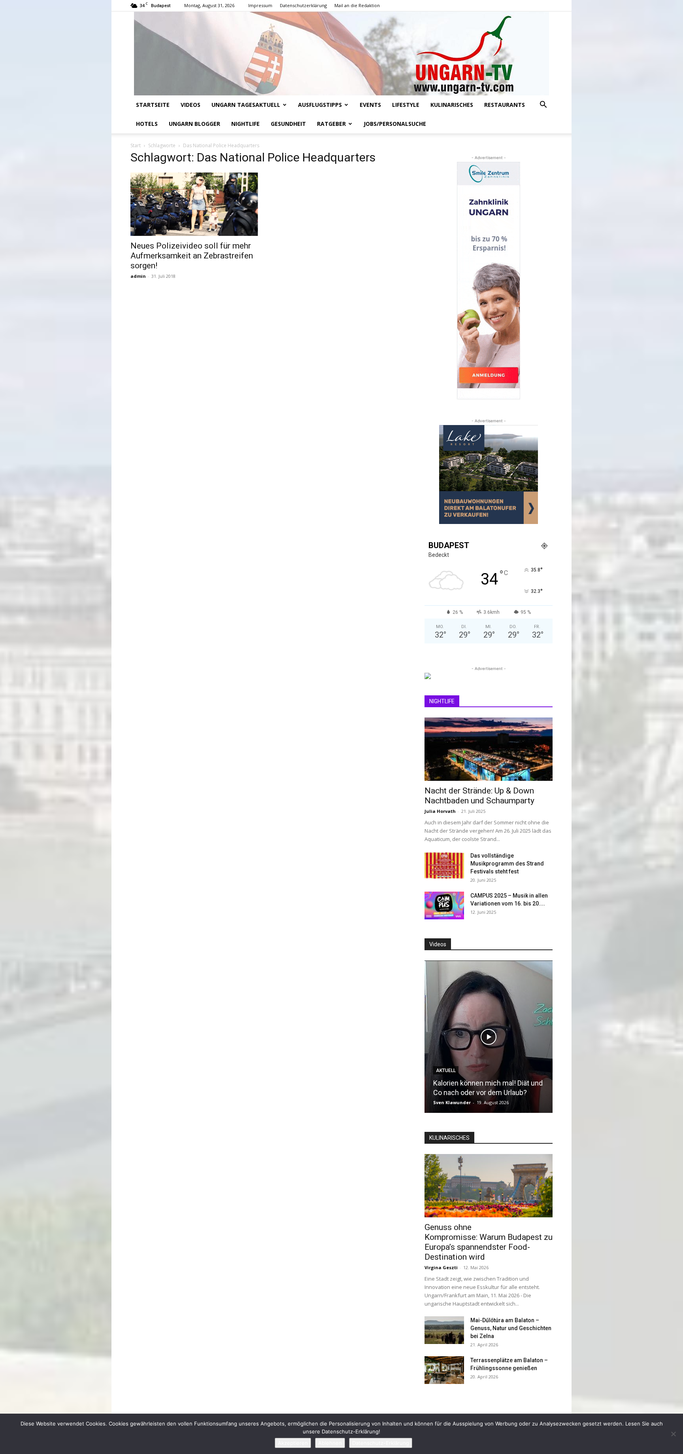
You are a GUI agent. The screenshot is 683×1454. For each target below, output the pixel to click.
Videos (190, 104)
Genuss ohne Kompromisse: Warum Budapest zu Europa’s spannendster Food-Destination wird (489, 1242)
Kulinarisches (451, 104)
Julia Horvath (440, 811)
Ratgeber (331, 123)
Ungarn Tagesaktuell (245, 104)
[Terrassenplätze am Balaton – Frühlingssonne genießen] (444, 1370)
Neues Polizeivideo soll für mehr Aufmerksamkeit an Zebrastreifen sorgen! (191, 255)
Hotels (147, 123)
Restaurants (504, 104)
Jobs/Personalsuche (395, 123)
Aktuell (446, 1070)
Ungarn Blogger (194, 123)
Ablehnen (330, 1443)
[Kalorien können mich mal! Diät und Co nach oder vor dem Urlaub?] (489, 1036)
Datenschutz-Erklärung (380, 1443)
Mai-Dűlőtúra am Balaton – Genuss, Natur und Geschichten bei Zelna (510, 1328)
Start (135, 145)
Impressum (260, 5)
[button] (543, 105)
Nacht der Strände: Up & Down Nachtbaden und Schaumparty (479, 795)
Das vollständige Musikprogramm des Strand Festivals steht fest (507, 863)
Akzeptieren (293, 1443)
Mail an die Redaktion (357, 5)
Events (370, 104)
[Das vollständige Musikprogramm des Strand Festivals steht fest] (444, 865)
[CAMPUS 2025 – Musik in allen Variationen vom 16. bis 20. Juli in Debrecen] (444, 905)
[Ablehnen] (673, 1434)
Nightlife (245, 123)
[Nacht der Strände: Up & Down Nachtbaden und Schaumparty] (489, 749)
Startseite (153, 104)
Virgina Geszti (441, 1267)
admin (138, 276)
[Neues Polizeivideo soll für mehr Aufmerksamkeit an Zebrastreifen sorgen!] (194, 204)
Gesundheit (288, 123)
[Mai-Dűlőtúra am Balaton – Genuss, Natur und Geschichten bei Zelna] (444, 1330)
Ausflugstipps (320, 104)
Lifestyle (405, 104)
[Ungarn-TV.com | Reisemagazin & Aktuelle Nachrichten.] (341, 53)
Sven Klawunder (452, 1102)
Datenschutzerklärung (303, 5)
